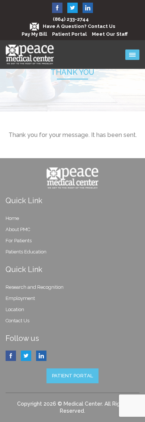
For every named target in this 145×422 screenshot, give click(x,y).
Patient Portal (69, 34)
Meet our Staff (110, 34)
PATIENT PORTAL (72, 375)
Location (15, 309)
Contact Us (17, 320)
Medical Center (83, 404)
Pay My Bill (34, 34)
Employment (20, 298)
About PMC (18, 229)
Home (12, 218)
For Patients (19, 240)
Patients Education (26, 252)
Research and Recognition (35, 287)
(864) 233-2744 (71, 19)
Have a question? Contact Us (79, 26)
